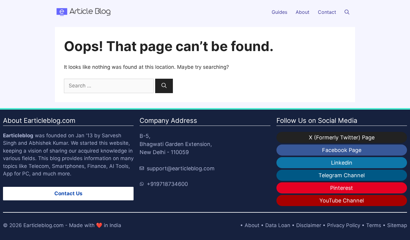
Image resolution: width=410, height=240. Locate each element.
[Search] (164, 86)
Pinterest (341, 188)
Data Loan (277, 225)
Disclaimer (308, 225)
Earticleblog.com (43, 225)
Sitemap (397, 225)
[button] (347, 12)
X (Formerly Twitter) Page (342, 137)
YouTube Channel (341, 200)
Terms (373, 225)
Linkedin (341, 162)
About (302, 12)
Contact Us (68, 193)
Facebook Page (341, 150)
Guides (279, 12)
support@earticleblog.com (181, 168)
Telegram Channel (341, 175)
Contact (327, 12)
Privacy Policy (343, 225)
